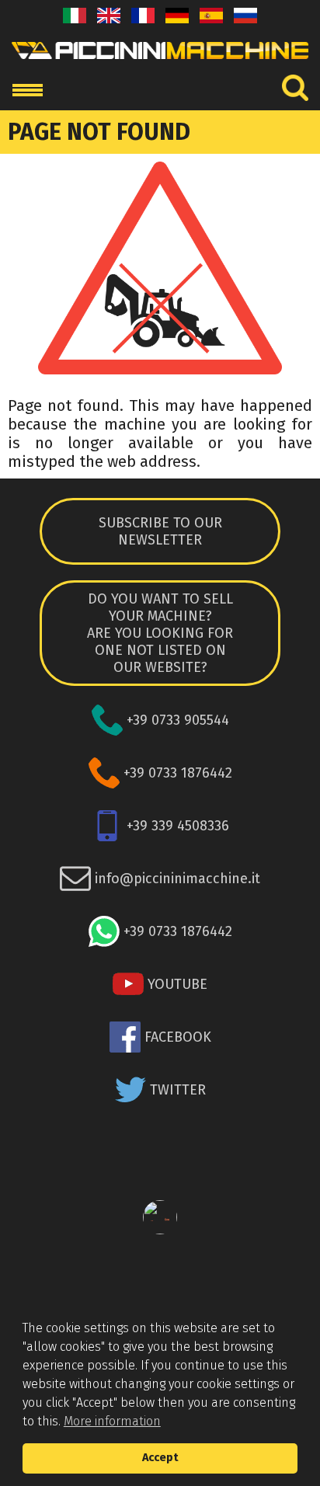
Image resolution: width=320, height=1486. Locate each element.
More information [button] (112, 1421)
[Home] (160, 63)
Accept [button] (160, 1457)
